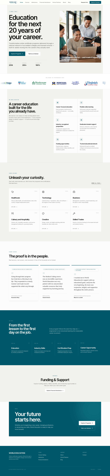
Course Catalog (42, 455)
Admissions (34, 2)
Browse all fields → (96, 183)
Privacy (93, 469)
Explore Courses (95, 2)
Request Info (84, 2)
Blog (69, 2)
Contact (84, 455)
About (64, 2)
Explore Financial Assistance (54, 390)
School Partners (57, 2)
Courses (27, 2)
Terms (99, 469)
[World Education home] (13, 2)
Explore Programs (16, 54)
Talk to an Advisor (33, 54)
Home (21, 2)
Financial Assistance (45, 2)
